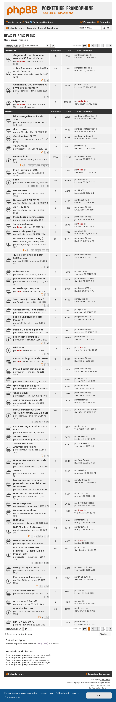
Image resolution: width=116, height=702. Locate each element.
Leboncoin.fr (20, 156)
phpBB (80, 682)
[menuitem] (25, 22)
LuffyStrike (21, 323)
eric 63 (20, 132)
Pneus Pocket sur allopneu (29, 368)
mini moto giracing (24, 231)
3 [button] (95, 46)
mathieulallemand (87, 409)
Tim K (19, 432)
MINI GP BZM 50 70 (23, 621)
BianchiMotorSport (25, 122)
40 (37, 186)
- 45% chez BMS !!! (24, 590)
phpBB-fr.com (105, 685)
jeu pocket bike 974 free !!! (29, 278)
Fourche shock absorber (27, 577)
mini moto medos (23, 540)
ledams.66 (22, 416)
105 (38, 166)
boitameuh (22, 450)
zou (80, 590)
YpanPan (82, 460)
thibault (20, 381)
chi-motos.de (21, 271)
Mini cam (18, 347)
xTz (26, 40)
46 (44, 251)
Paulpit (20, 302)
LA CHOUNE (83, 577)
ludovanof (22, 388)
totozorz (20, 182)
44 (36, 251)
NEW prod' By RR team (26, 567)
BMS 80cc (18, 520)
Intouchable (83, 55)
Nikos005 (21, 149)
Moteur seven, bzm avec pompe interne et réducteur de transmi (30, 483)
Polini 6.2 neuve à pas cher (28, 329)
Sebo (80, 169)
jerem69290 (22, 261)
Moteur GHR (20, 190)
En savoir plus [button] (12, 697)
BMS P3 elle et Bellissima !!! (29, 527)
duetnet (81, 179)
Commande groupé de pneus (30, 358)
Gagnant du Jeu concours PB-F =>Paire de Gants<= (31, 86)
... (14, 378)
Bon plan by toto (23, 608)
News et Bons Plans (19, 35)
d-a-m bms (20, 129)
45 (40, 251)
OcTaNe (21, 61)
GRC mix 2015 (21, 207)
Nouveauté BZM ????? (26, 200)
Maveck (20, 439)
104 (34, 166)
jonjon (81, 426)
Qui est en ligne (15, 640)
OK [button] (99, 695)
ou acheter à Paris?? (25, 601)
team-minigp (23, 139)
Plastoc (81, 378)
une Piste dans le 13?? (26, 385)
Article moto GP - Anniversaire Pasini (24, 445)
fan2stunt (21, 159)
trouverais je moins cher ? (28, 299)
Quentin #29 (23, 570)
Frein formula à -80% (25, 170)
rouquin (81, 299)
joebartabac (84, 68)
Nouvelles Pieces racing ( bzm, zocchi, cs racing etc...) (30, 240)
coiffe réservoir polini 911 (27, 400)
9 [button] (107, 46)
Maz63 (81, 145)
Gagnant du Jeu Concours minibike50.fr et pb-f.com (28, 57)
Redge (20, 312)
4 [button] (98, 46)
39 (33, 186)
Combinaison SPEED (25, 136)
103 (30, 166)
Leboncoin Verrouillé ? (26, 336)
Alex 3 (81, 231)
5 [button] (102, 46)
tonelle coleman (23, 224)
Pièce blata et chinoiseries (29, 216)
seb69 (20, 274)
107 (47, 166)
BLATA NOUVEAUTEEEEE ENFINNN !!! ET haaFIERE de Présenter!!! (28, 550)
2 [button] (92, 46)
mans (21, 40)
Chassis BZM (20, 392)
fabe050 (82, 336)
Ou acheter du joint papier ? (29, 309)
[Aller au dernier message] (91, 55)
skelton (20, 593)
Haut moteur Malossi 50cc (28, 493)
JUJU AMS (82, 443)
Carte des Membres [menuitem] (43, 22)
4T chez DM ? (21, 436)
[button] (84, 46)
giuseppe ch (23, 513)
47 (47, 251)
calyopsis (21, 506)
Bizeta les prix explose (26, 288)
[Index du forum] (22, 11)
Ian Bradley (106, 680)
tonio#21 (82, 520)
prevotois (21, 557)
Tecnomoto (20, 145)
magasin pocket (23, 503)
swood (81, 271)
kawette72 (21, 403)
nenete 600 (83, 156)
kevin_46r (21, 244)
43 (47, 186)
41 (40, 186)
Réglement (19, 101)
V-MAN (17, 470)
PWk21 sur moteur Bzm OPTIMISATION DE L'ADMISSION (30, 411)
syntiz (81, 309)
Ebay (16, 179)
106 (42, 166)
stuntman (82, 480)
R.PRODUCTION (24, 281)
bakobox (82, 84)
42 (43, 186)
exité (19, 234)
